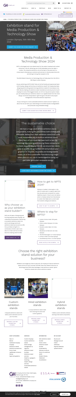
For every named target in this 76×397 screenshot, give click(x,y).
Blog (49, 8)
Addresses (57, 344)
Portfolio (42, 8)
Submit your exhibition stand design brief (36, 110)
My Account (57, 339)
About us (56, 8)
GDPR (40, 354)
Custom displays (28, 339)
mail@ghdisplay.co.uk (22, 378)
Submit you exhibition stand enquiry (21, 47)
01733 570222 (69, 13)
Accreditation (42, 360)
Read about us (11, 237)
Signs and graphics (14, 356)
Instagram (22, 385)
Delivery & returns (44, 350)
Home (4, 19)
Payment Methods (59, 346)
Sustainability (43, 348)
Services (24, 8)
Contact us (67, 8)
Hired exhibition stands (37, 303)
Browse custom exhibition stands (12, 323)
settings (37, 394)
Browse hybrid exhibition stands (60, 321)
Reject (55, 394)
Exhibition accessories (15, 348)
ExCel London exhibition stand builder (43, 344)
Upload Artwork (58, 348)
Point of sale (12, 350)
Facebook (17, 385)
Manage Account (58, 341)
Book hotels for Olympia (47, 242)
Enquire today (36, 166)
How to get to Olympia (47, 205)
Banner (11, 341)
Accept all (65, 394)
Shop (32, 8)
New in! (11, 339)
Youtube (24, 385)
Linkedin (19, 385)
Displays (11, 344)
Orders (56, 342)
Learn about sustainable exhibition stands (37, 170)
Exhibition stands (14, 346)
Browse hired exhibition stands (36, 320)
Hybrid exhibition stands (61, 305)
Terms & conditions (44, 352)
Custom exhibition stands (13, 305)
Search (54, 3)
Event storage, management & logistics (28, 346)
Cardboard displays (14, 342)
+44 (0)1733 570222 (25, 376)
